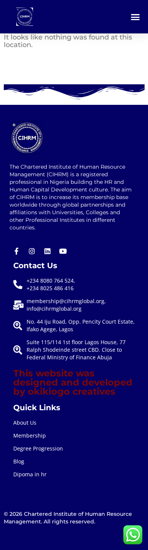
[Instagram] (32, 251)
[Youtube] (63, 251)
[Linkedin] (47, 251)
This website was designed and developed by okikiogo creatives (72, 382)
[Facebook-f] (16, 251)
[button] (135, 16)
